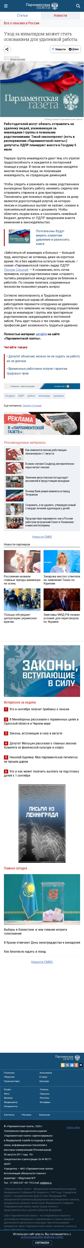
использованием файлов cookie (42, 1237)
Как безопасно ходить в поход (25, 951)
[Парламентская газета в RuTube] (81, 1065)
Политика (9, 1072)
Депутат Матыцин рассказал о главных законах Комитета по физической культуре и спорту (40, 745)
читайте (41, 334)
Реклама (26, 1114)
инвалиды (44, 395)
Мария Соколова (17, 59)
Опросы (44, 1089)
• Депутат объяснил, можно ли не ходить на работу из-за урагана (43, 358)
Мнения (8, 1097)
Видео (7, 1089)
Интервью (45, 1102)
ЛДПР (21, 395)
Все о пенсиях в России (21, 23)
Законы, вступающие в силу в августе (36, 733)
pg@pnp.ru (46, 1182)
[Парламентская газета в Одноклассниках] (76, 1065)
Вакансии (44, 1114)
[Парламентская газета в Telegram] (72, 1065)
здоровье (58, 395)
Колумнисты (11, 1106)
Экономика (45, 1072)
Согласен (42, 1242)
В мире (43, 1076)
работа (31, 395)
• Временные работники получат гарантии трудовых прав (37, 371)
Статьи (22, 15)
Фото (6, 1093)
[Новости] (58, 49)
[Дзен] (73, 49)
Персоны (44, 1093)
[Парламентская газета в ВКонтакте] (67, 1065)
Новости (60, 15)
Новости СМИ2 (42, 537)
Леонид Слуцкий (16, 270)
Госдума (10, 395)
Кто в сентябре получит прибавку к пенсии (39, 709)
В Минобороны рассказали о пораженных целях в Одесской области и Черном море (41, 721)
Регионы (44, 1097)
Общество (9, 1076)
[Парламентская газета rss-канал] (63, 1065)
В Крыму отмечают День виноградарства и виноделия (42, 942)
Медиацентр (10, 1102)
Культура (44, 1081)
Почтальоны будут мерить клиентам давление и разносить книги (53, 237)
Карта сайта (73, 1127)
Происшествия (12, 1081)
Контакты (9, 1114)
